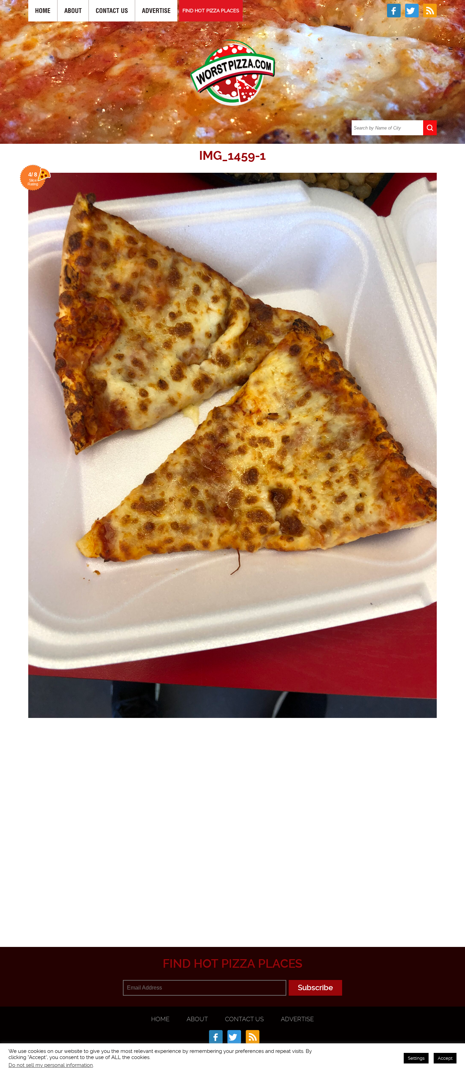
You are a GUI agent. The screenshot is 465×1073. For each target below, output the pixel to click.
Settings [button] (416, 1058)
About (73, 11)
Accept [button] (445, 1058)
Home (42, 11)
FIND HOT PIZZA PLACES (210, 10)
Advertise (156, 11)
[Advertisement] (232, 913)
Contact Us (112, 11)
